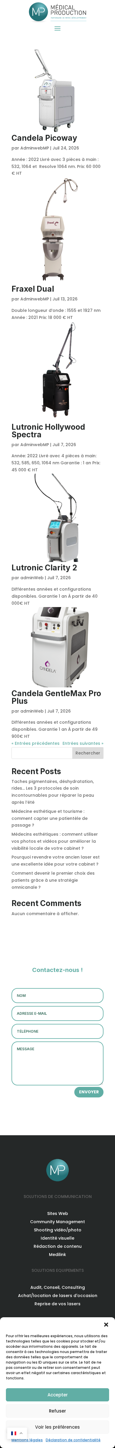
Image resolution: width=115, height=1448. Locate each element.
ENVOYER (89, 1092)
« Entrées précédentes (36, 743)
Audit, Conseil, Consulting (57, 1287)
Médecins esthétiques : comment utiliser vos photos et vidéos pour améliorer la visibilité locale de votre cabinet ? (55, 841)
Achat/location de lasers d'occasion (57, 1296)
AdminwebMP (34, 148)
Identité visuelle (57, 1238)
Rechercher (87, 753)
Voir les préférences (57, 1427)
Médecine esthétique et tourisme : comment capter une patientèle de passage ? (50, 818)
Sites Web (57, 1213)
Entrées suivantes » (83, 743)
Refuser (57, 1411)
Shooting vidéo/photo (57, 1230)
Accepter (57, 1395)
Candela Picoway (44, 137)
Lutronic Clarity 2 (44, 567)
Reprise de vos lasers (57, 1304)
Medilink (57, 1254)
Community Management (57, 1222)
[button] (106, 1325)
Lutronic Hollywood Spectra (48, 430)
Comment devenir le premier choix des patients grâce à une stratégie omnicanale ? (53, 880)
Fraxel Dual (33, 288)
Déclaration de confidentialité (73, 1439)
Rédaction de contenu (58, 1246)
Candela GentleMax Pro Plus (56, 697)
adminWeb (32, 578)
